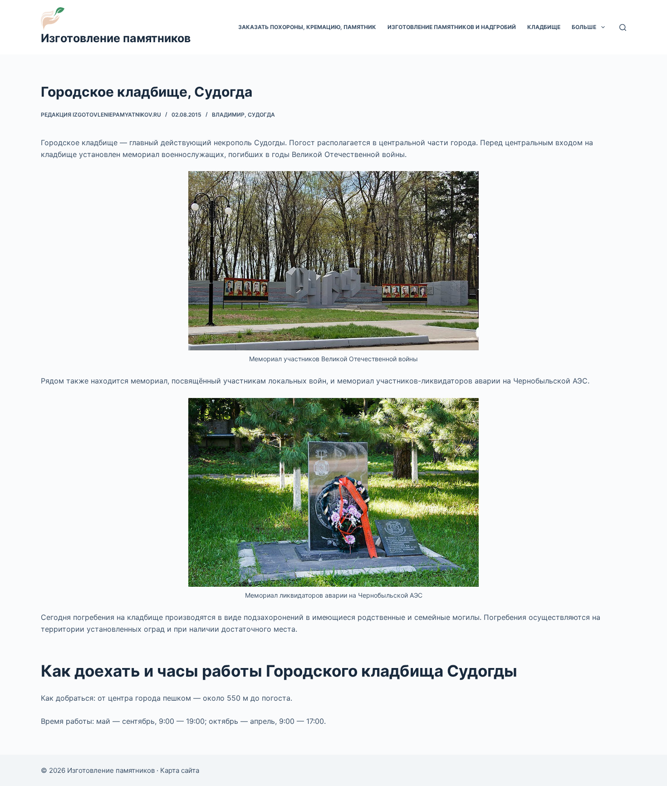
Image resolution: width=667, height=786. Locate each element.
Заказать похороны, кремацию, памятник (307, 27)
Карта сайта (179, 770)
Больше (584, 27)
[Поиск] (622, 27)
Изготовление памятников (116, 38)
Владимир (228, 114)
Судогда (261, 114)
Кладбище (543, 27)
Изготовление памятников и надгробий (451, 27)
